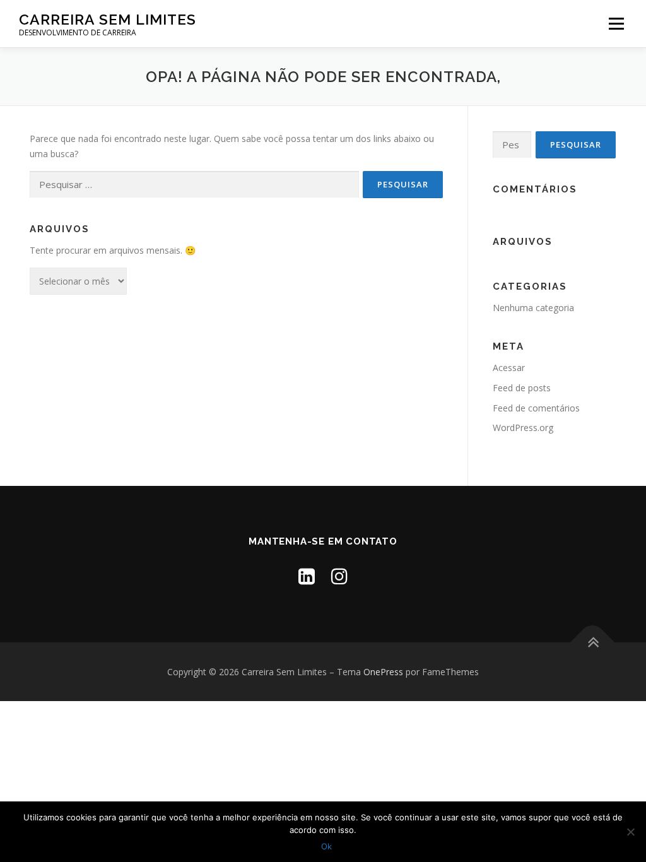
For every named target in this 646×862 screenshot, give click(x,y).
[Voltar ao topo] (592, 642)
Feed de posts (522, 388)
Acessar (509, 368)
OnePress (383, 672)
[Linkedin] (306, 576)
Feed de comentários (536, 408)
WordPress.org (523, 428)
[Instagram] (339, 576)
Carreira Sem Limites (107, 19)
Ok (326, 846)
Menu (616, 24)
